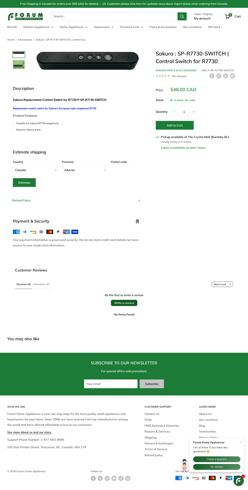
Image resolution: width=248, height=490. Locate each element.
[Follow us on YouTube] (114, 478)
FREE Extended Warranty (162, 425)
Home (10, 39)
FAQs (148, 419)
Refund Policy (21, 200)
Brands (12, 27)
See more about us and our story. (29, 432)
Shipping (150, 437)
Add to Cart (175, 125)
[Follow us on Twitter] (100, 478)
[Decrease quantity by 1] (174, 112)
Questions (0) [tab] (41, 284)
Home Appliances (72, 27)
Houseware (102, 27)
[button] (238, 480)
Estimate (24, 182)
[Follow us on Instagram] (107, 478)
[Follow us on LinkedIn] (127, 478)
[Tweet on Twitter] (225, 75)
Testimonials (207, 431)
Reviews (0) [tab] (24, 284)
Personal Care (129, 27)
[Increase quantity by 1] (194, 112)
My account (202, 18)
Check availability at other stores (183, 147)
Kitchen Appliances (36, 27)
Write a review (124, 303)
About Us (205, 414)
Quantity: (162, 111)
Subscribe (151, 384)
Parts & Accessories (163, 27)
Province (68, 162)
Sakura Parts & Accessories (176, 70)
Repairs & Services (157, 431)
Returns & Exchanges (159, 443)
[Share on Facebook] (211, 75)
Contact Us (152, 414)
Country (18, 162)
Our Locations (192, 27)
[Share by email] (232, 75)
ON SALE (214, 27)
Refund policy (154, 455)
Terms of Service (156, 449)
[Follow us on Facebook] (93, 478)
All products (25, 39)
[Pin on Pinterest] (218, 75)
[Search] (182, 16)
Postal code (119, 162)
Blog (202, 425)
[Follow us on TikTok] (120, 478)
